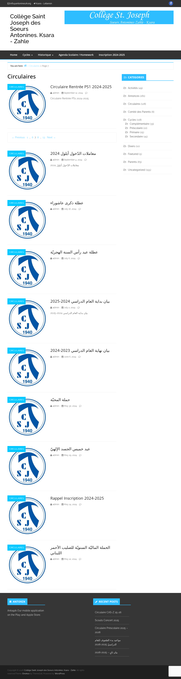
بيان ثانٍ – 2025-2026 (106, 652)
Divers (131, 146)
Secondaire (136, 136)
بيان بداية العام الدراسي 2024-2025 (80, 301)
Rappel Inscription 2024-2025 (77, 498)
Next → (51, 137)
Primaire (134, 132)
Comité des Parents (139, 111)
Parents (132, 161)
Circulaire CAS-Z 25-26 (108, 612)
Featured (133, 154)
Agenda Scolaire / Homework (76, 54)
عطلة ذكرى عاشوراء (66, 202)
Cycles (27, 54)
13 (44, 137)
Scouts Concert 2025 (107, 620)
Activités (133, 88)
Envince (25, 673)
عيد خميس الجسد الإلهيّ (70, 448)
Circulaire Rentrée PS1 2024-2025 (81, 86)
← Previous (18, 137)
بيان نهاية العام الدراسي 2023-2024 (80, 350)
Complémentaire (139, 123)
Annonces (133, 96)
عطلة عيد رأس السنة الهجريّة (74, 251)
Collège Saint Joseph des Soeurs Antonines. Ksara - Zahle (50, 670)
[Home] (25, 65)
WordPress (60, 673)
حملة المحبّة (60, 399)
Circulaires (16, 87)
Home (13, 54)
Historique (45, 54)
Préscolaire (136, 128)
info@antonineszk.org (20, 3)
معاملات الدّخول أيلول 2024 (73, 153)
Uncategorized (136, 169)
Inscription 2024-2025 (112, 54)
